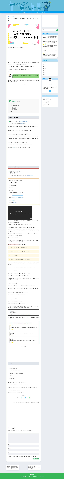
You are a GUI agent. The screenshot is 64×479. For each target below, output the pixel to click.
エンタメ (44, 64)
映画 (43, 70)
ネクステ (25, 402)
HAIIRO (14, 147)
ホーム (19, 12)
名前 (9, 444)
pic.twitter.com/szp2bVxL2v (20, 173)
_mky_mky (13, 200)
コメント (10, 432)
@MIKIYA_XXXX (20, 197)
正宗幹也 (37, 402)
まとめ (11, 111)
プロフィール (29, 12)
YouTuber (17, 402)
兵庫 (34, 402)
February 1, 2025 (22, 123)
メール (9, 448)
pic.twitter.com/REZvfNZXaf (23, 121)
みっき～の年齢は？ (14, 107)
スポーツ (44, 68)
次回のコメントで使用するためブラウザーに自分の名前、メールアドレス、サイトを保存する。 (23, 456)
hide (18, 101)
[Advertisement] (23, 55)
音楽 (43, 74)
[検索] (57, 30)
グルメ (44, 66)
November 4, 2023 (29, 175)
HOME (32, 474)
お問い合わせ (24, 12)
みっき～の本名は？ (14, 109)
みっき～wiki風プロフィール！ (15, 105)
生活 (43, 72)
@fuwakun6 (12, 311)
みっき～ (21, 402)
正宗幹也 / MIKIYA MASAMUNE (17, 195)
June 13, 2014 (29, 314)
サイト (9, 452)
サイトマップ (43, 12)
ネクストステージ (30, 402)
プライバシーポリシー (36, 12)
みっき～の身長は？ (14, 108)
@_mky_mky (15, 197)
